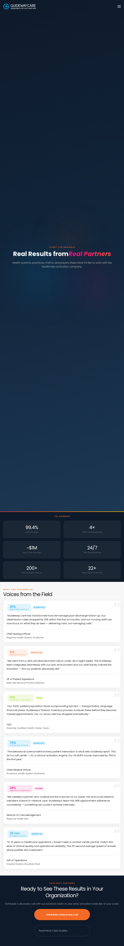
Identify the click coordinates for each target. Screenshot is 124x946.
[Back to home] (19, 6)
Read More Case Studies (53, 930)
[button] (119, 6)
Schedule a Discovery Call (62, 914)
